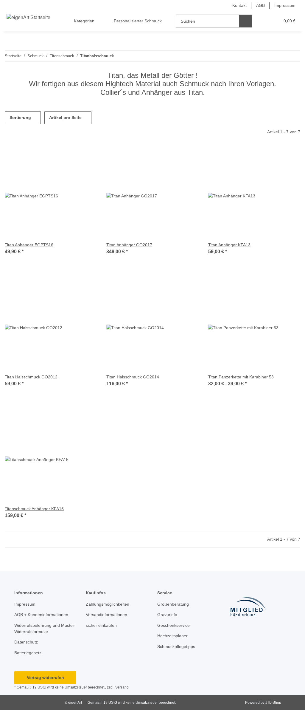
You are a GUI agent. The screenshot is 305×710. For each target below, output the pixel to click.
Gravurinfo (167, 614)
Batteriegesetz (27, 652)
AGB (260, 5)
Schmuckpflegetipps (176, 646)
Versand (122, 687)
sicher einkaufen (101, 625)
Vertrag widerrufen (45, 677)
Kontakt (239, 5)
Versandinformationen (106, 614)
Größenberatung (173, 604)
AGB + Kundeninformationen (41, 614)
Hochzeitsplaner (172, 635)
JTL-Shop (273, 702)
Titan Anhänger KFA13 (229, 244)
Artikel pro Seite (65, 117)
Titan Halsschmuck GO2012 (31, 377)
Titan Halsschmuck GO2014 (132, 377)
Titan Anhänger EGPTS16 (29, 244)
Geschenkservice (173, 625)
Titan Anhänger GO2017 (129, 244)
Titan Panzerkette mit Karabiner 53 (241, 377)
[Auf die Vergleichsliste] (86, 159)
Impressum (284, 5)
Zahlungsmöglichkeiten (107, 604)
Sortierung (20, 117)
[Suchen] (245, 21)
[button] (263, 21)
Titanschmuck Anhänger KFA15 (34, 508)
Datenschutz (26, 642)
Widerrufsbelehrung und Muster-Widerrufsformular (45, 628)
